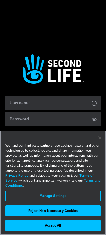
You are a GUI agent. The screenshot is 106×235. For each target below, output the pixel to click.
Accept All (53, 225)
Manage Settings (53, 196)
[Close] (99, 138)
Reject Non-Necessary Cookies (53, 211)
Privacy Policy (16, 175)
